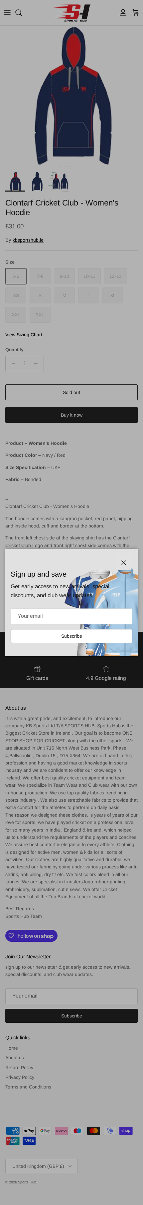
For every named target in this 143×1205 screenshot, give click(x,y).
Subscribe (71, 636)
